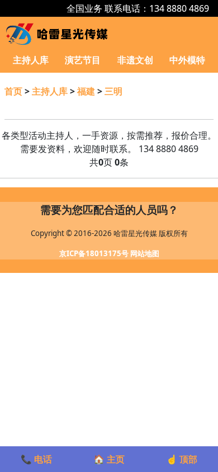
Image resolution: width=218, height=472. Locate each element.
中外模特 (187, 60)
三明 (113, 91)
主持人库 (31, 60)
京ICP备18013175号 (94, 253)
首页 (13, 91)
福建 (86, 91)
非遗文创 (135, 60)
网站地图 (144, 253)
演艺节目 (83, 60)
